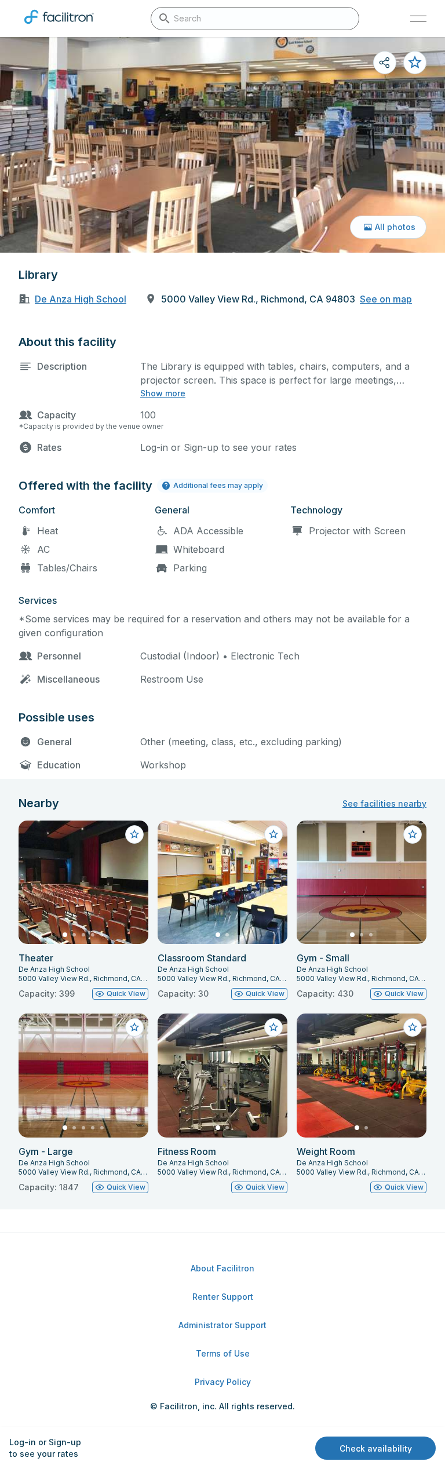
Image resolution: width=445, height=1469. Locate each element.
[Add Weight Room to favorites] (412, 1027)
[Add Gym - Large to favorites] (134, 1027)
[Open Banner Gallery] (222, 145)
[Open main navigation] (418, 18)
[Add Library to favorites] (414, 62)
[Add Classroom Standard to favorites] (273, 834)
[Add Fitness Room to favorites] (273, 1027)
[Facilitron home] (59, 26)
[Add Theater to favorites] (134, 834)
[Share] (384, 62)
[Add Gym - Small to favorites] (412, 834)
